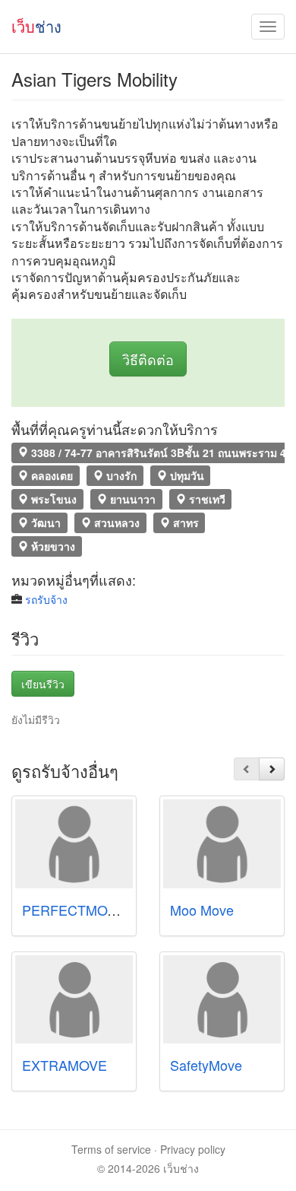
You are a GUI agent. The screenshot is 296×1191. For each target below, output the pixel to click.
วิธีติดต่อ (148, 359)
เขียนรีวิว (43, 683)
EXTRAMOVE (64, 1065)
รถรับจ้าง (46, 599)
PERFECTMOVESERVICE (103, 909)
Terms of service (111, 1149)
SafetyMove (206, 1065)
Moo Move (202, 909)
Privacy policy (192, 1149)
